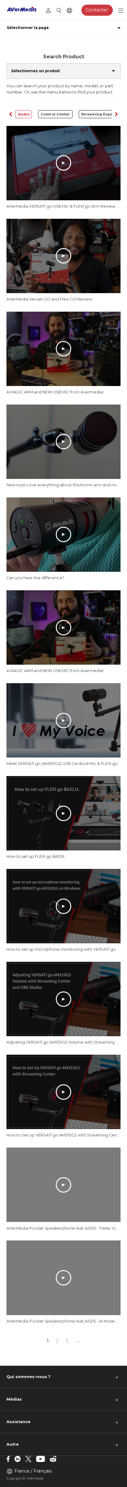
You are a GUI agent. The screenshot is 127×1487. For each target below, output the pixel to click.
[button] (116, 114)
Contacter (97, 10)
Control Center (55, 114)
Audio (24, 114)
